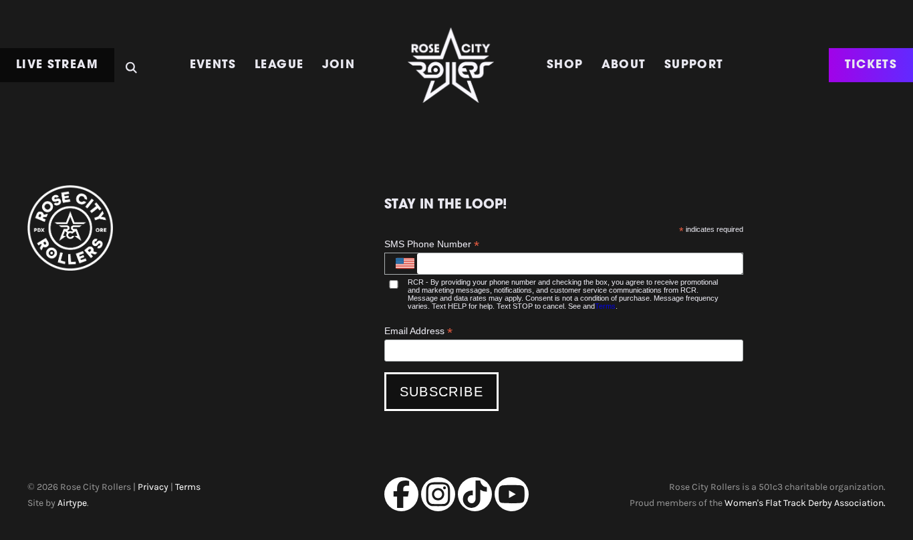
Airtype (72, 502)
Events (213, 65)
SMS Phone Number (431, 244)
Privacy (153, 486)
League (279, 65)
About (624, 65)
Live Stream (57, 65)
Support (694, 65)
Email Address (418, 331)
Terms (605, 306)
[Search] (131, 63)
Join (338, 65)
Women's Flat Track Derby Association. (805, 502)
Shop (565, 65)
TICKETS (871, 65)
